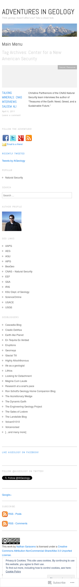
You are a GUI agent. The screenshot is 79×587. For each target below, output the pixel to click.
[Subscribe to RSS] (28, 137)
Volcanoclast (12, 427)
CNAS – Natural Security (18, 271)
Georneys (10, 350)
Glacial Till (11, 355)
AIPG (8, 261)
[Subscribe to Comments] (5, 523)
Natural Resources (67, 67)
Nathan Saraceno (26, 546)
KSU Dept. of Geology (17, 292)
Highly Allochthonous (17, 360)
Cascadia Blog (13, 324)
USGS (8, 307)
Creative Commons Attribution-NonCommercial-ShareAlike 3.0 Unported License (37, 551)
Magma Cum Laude (16, 381)
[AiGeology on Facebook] (5, 137)
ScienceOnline (13, 297)
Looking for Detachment (18, 375)
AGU (8, 256)
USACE (9, 302)
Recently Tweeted (13, 153)
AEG (7, 251)
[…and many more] (15, 432)
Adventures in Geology (38, 11)
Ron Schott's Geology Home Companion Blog (30, 391)
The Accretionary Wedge (18, 396)
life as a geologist (15, 365)
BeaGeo (9, 266)
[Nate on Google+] (21, 137)
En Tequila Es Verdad (17, 340)
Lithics (8, 370)
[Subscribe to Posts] (5, 513)
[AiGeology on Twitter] (13, 137)
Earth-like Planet (14, 335)
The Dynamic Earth (15, 401)
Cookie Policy (13, 571)
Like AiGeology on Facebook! (20, 452)
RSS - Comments (17, 523)
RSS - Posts (14, 513)
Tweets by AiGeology (13, 160)
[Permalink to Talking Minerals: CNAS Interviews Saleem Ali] (39, 77)
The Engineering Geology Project (23, 406)
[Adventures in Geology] (39, 31)
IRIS (7, 286)
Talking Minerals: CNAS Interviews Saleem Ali (12, 100)
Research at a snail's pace (19, 386)
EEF (7, 276)
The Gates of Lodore (16, 411)
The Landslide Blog (16, 416)
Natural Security (14, 177)
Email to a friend (14, 144)
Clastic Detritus (13, 329)
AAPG (8, 245)
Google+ (7, 494)
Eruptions (10, 345)
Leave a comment (11, 115)
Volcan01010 (12, 421)
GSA (7, 281)
